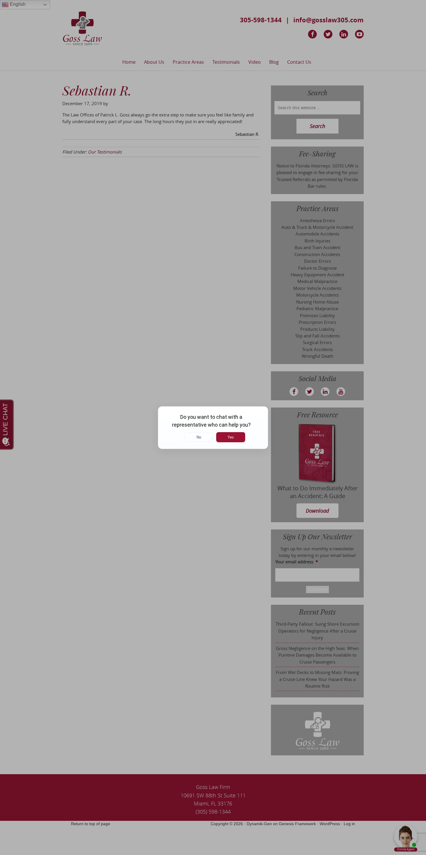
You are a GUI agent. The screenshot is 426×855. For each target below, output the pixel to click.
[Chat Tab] (213, 427)
